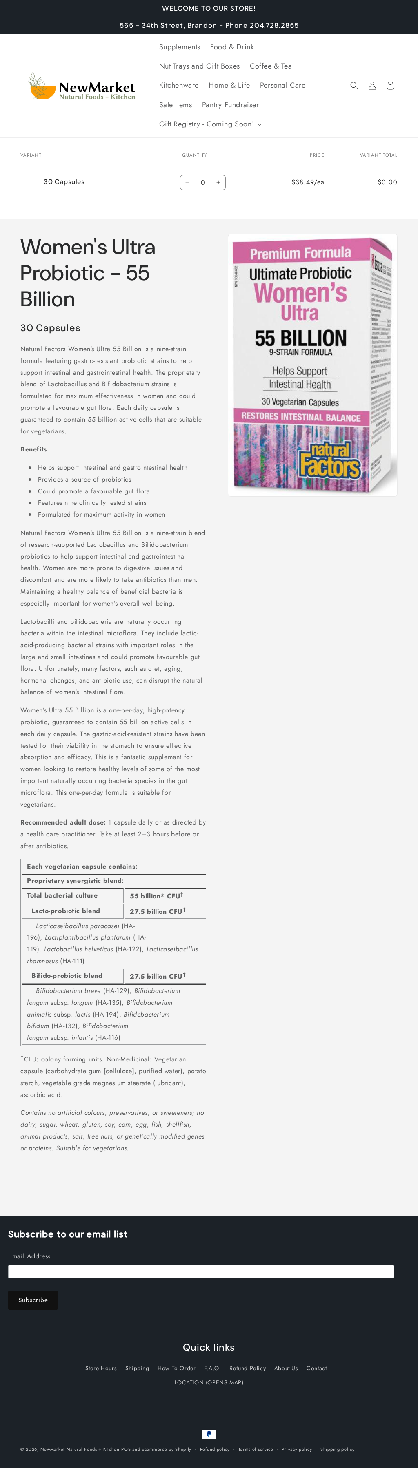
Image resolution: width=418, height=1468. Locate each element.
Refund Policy (247, 1368)
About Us (286, 1368)
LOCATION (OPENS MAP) (209, 1382)
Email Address (29, 1256)
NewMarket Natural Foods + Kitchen (80, 1449)
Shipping (137, 1368)
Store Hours (101, 1368)
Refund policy (215, 1449)
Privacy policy (297, 1449)
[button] (209, 124)
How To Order (177, 1368)
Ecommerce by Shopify (166, 1449)
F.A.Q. (212, 1368)
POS (126, 1449)
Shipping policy (337, 1449)
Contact (317, 1368)
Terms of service (255, 1449)
